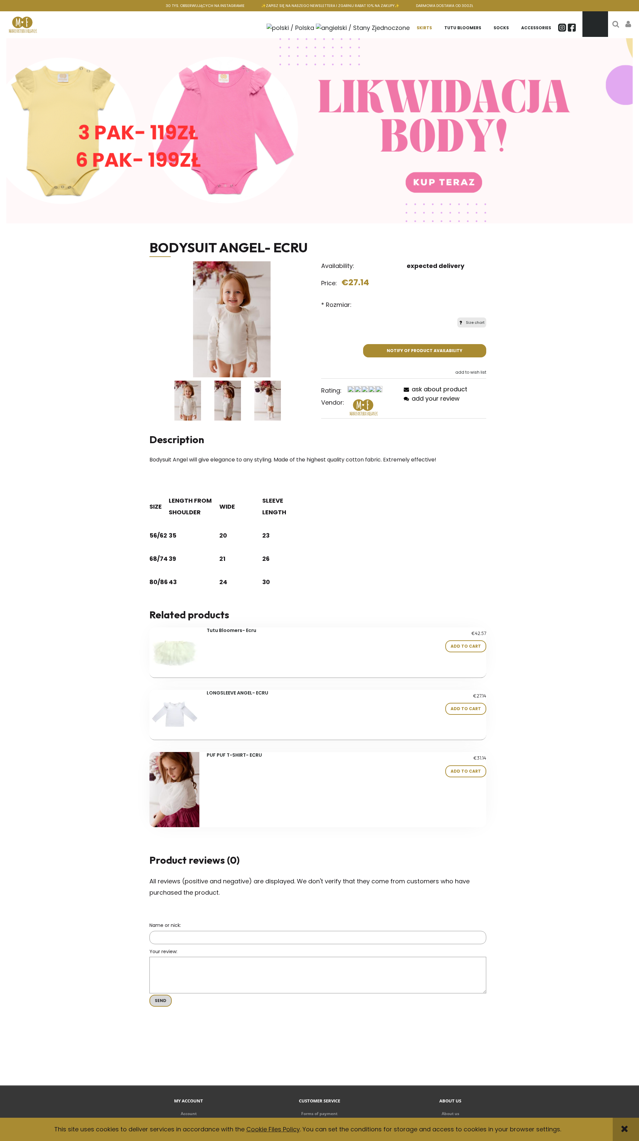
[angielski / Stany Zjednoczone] (363, 27)
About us (450, 1113)
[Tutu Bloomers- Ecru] (174, 652)
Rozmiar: (336, 305)
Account (189, 1113)
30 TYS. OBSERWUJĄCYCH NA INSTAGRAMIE (205, 5)
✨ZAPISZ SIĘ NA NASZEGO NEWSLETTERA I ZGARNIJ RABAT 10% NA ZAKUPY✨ (330, 5)
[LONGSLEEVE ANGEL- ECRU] (174, 715)
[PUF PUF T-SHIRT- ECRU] (174, 789)
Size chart (475, 322)
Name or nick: (165, 925)
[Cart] (595, 24)
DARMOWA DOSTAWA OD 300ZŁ (444, 5)
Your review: (163, 951)
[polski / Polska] (290, 27)
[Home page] (23, 24)
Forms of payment (319, 1113)
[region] (319, 131)
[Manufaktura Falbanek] (363, 407)
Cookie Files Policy (273, 1129)
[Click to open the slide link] (319, 131)
